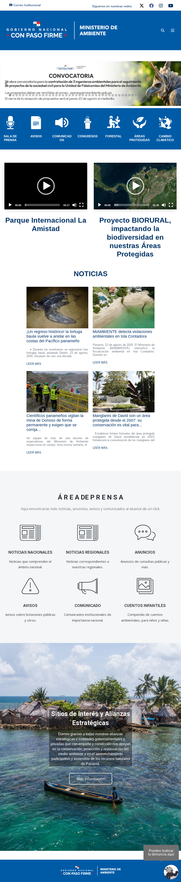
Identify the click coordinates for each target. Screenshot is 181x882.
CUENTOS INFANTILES (145, 605)
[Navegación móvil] (173, 30)
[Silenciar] (74, 205)
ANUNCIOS (145, 552)
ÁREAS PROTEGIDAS (139, 138)
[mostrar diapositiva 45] (156, 95)
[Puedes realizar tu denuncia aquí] (171, 872)
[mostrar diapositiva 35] (122, 95)
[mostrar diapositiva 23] (83, 95)
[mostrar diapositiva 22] (79, 95)
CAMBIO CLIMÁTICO (165, 138)
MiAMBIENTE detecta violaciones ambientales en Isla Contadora (122, 334)
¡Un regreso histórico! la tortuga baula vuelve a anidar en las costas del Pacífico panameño (54, 336)
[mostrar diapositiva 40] (139, 95)
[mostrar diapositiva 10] (40, 95)
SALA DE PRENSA (10, 138)
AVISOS (36, 136)
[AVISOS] (30, 586)
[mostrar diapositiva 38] (132, 95)
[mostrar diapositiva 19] (69, 95)
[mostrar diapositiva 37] (129, 95)
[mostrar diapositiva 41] (142, 95)
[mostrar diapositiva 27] (96, 95)
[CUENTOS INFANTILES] (145, 586)
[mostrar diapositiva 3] (16, 95)
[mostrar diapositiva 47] (162, 95)
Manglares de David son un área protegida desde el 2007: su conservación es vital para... (121, 420)
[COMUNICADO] (87, 586)
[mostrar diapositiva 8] (33, 95)
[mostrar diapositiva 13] (50, 95)
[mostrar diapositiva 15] (56, 95)
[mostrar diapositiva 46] (159, 95)
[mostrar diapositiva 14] (53, 95)
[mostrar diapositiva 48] (165, 95)
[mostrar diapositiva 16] (59, 95)
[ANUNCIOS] (145, 533)
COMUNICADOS (62, 138)
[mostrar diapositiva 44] (152, 95)
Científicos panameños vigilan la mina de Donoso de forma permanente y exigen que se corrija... (54, 422)
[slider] (42, 205)
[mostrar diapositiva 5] (23, 95)
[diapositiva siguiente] (174, 83)
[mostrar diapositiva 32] (112, 95)
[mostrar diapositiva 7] (30, 95)
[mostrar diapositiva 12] (46, 95)
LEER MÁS (33, 363)
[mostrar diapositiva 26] (93, 95)
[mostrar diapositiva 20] (73, 95)
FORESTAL (113, 136)
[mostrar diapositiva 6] (26, 95)
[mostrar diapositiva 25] (89, 95)
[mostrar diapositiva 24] (86, 95)
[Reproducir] (10, 205)
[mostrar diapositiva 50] (172, 95)
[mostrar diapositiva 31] (109, 95)
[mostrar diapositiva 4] (20, 95)
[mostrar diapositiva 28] (99, 95)
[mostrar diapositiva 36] (126, 95)
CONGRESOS (88, 136)
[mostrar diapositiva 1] (10, 95)
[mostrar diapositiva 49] (169, 95)
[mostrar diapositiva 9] (36, 95)
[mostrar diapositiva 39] (136, 95)
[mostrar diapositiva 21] (76, 95)
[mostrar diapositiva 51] (170, 99)
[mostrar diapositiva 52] (173, 99)
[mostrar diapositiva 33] (116, 95)
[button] (162, 30)
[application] (45, 186)
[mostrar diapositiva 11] (43, 95)
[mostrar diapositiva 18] (66, 95)
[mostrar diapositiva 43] (149, 95)
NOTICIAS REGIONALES (87, 552)
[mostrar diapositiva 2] (13, 95)
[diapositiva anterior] (6, 83)
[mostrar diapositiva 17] (63, 95)
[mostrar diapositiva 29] (103, 95)
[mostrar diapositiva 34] (119, 95)
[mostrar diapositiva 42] (146, 95)
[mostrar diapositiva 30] (106, 95)
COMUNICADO (88, 605)
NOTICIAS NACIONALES (30, 552)
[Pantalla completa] (81, 205)
